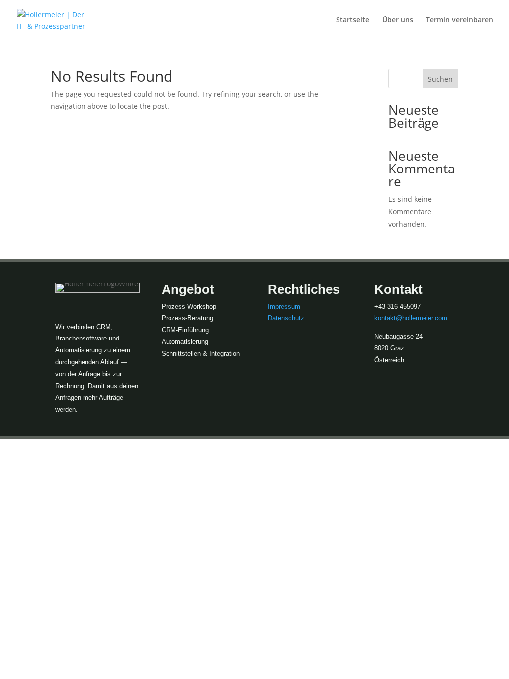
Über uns (397, 20)
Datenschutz (286, 318)
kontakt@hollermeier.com (410, 318)
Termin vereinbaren (459, 20)
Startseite (352, 20)
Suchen (440, 79)
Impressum (284, 306)
